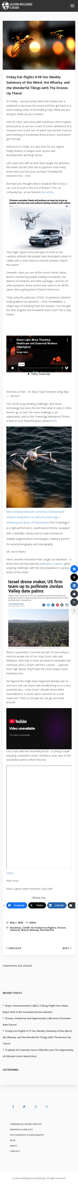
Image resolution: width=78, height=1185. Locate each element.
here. (54, 421)
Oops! (9, 873)
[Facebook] (74, 569)
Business (15, 927)
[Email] (74, 594)
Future (61, 927)
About (13, 1145)
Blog (13, 1140)
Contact (15, 1151)
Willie (32, 922)
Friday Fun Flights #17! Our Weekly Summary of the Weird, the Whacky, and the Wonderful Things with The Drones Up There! (37, 1037)
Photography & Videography (27, 1135)
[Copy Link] (74, 602)
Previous (15, 948)
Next (66, 948)
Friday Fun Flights (45, 927)
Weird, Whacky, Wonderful (37, 930)
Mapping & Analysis (21, 1129)
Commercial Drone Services (26, 1124)
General (15, 930)
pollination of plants (51, 563)
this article (48, 192)
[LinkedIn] (74, 585)
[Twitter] (74, 577)
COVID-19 (27, 927)
